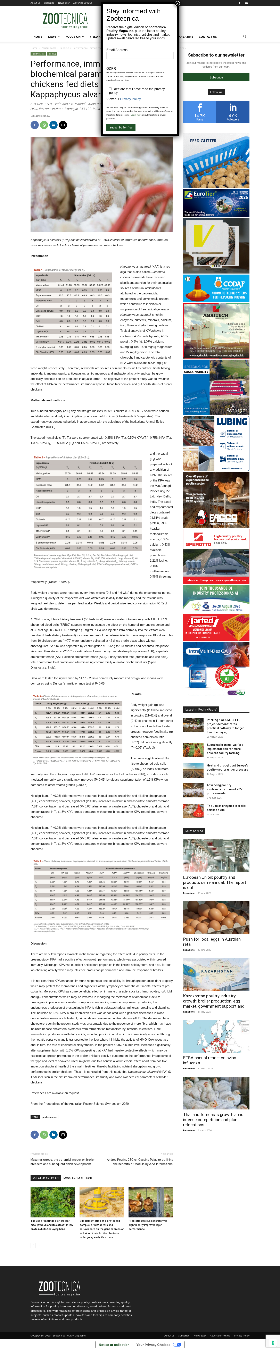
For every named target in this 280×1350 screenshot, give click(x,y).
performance (49, 1116)
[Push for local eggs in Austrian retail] (216, 917)
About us (35, 2)
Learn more (136, 115)
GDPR (111, 68)
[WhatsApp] (44, 125)
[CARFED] (216, 640)
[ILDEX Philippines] (216, 611)
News (52, 37)
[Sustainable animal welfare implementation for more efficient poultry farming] (193, 750)
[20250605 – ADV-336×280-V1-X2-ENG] (216, 357)
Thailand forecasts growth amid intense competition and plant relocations (213, 1119)
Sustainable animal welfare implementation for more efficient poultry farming (225, 749)
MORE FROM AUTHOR (78, 1178)
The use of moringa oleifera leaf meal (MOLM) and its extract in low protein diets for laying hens (52, 1225)
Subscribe (49, 2)
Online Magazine (179, 37)
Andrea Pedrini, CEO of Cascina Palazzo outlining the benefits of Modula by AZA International (140, 1162)
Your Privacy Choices (153, 1345)
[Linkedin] (246, 3)
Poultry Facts (48, 48)
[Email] (63, 125)
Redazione (189, 893)
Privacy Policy (241, 1335)
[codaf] (216, 301)
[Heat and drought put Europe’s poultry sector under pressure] (193, 770)
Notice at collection (114, 1345)
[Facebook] (240, 3)
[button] (244, 37)
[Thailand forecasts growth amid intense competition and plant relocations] (216, 1093)
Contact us (208, 37)
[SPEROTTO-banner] (216, 583)
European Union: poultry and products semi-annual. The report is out (214, 882)
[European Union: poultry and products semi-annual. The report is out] (216, 855)
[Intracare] (216, 696)
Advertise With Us (82, 2)
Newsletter (63, 2)
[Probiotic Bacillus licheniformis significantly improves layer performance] (151, 1202)
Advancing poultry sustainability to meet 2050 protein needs (225, 789)
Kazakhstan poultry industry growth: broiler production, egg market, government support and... (215, 1001)
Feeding (64, 48)
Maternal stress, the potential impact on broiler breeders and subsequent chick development (63, 1162)
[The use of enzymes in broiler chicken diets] (193, 811)
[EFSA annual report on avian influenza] (216, 1036)
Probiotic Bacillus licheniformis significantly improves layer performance (148, 1225)
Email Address (116, 50)
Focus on (73, 37)
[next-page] (39, 1245)
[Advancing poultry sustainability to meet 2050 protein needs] (193, 790)
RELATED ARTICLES (46, 1178)
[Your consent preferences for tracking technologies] (273, 1343)
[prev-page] (33, 1245)
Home (37, 37)
